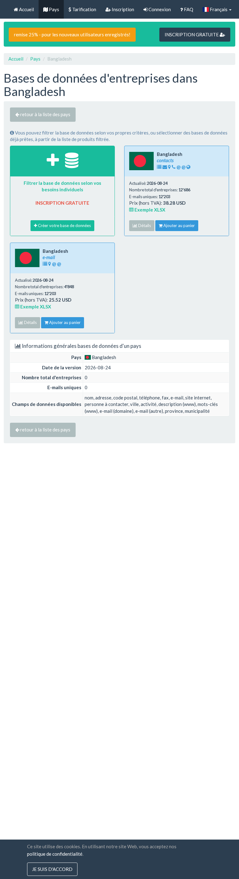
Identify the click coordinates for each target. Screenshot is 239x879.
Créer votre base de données (64, 225)
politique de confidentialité (54, 854)
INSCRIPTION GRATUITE (192, 34)
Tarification (83, 9)
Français (218, 9)
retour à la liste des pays (44, 114)
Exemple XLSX (149, 209)
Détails (144, 225)
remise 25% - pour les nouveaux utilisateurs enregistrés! (72, 34)
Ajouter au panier (178, 225)
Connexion (159, 9)
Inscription (122, 9)
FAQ (188, 9)
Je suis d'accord (52, 869)
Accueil (26, 9)
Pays (53, 9)
